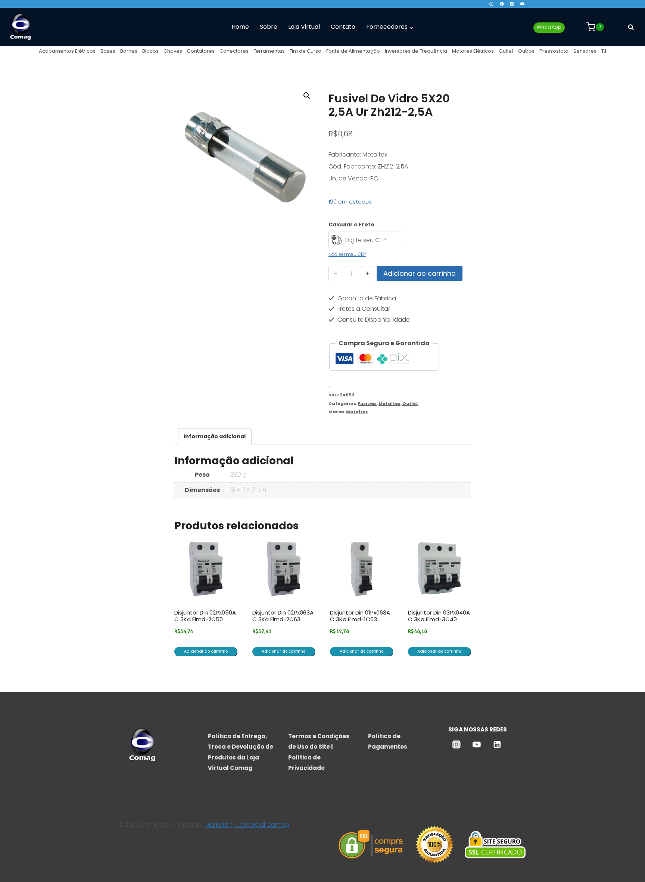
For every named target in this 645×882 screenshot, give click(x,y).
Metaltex (389, 403)
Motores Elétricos (473, 51)
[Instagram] (491, 4)
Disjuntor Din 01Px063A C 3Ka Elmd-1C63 (360, 616)
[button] (307, 95)
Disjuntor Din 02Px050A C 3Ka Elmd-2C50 (205, 616)
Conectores (234, 51)
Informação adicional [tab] (215, 436)
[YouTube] (522, 4)
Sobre (268, 26)
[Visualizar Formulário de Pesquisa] (631, 27)
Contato (343, 26)
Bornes (128, 51)
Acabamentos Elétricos (67, 51)
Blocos (150, 51)
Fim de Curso (305, 51)
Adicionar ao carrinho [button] (206, 651)
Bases (107, 51)
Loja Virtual (304, 26)
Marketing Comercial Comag (247, 824)
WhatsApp (549, 27)
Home (240, 26)
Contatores (201, 51)
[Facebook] (501, 4)
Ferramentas (269, 51)
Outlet (506, 51)
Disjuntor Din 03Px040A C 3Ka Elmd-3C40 (439, 616)
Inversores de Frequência (416, 51)
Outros (526, 51)
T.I (603, 51)
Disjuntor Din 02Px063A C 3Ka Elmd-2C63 (283, 616)
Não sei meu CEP (347, 254)
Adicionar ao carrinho (419, 273)
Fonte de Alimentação (353, 51)
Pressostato (553, 51)
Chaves (172, 51)
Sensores (584, 51)
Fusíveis (367, 403)
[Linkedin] (512, 4)
